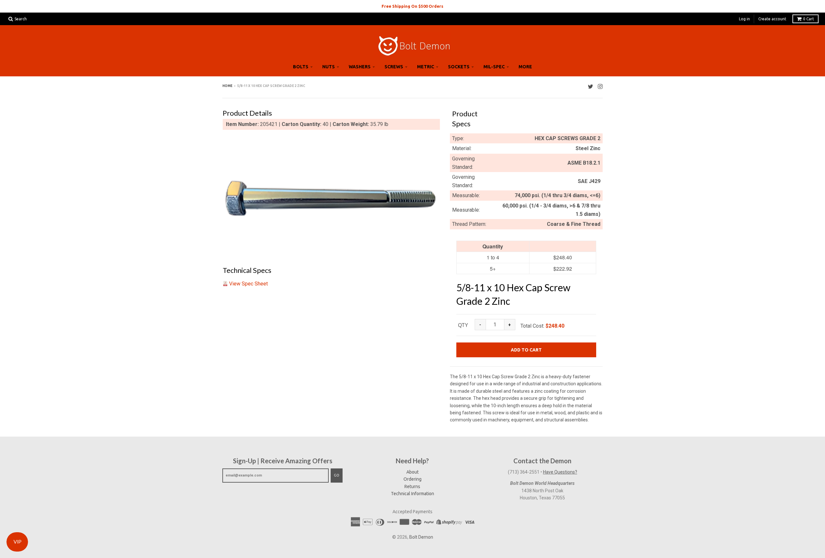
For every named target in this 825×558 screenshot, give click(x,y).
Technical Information (412, 493)
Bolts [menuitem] (300, 66)
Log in (744, 19)
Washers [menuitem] (360, 66)
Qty (463, 325)
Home (227, 86)
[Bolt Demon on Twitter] (590, 86)
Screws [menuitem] (393, 66)
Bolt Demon (421, 537)
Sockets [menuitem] (459, 66)
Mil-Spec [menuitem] (494, 66)
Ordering (412, 479)
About (412, 472)
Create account (772, 19)
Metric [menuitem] (425, 66)
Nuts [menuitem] (328, 66)
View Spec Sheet (248, 284)
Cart (808, 19)
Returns (412, 486)
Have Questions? (560, 472)
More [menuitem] (525, 66)
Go (336, 475)
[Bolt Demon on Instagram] (600, 86)
